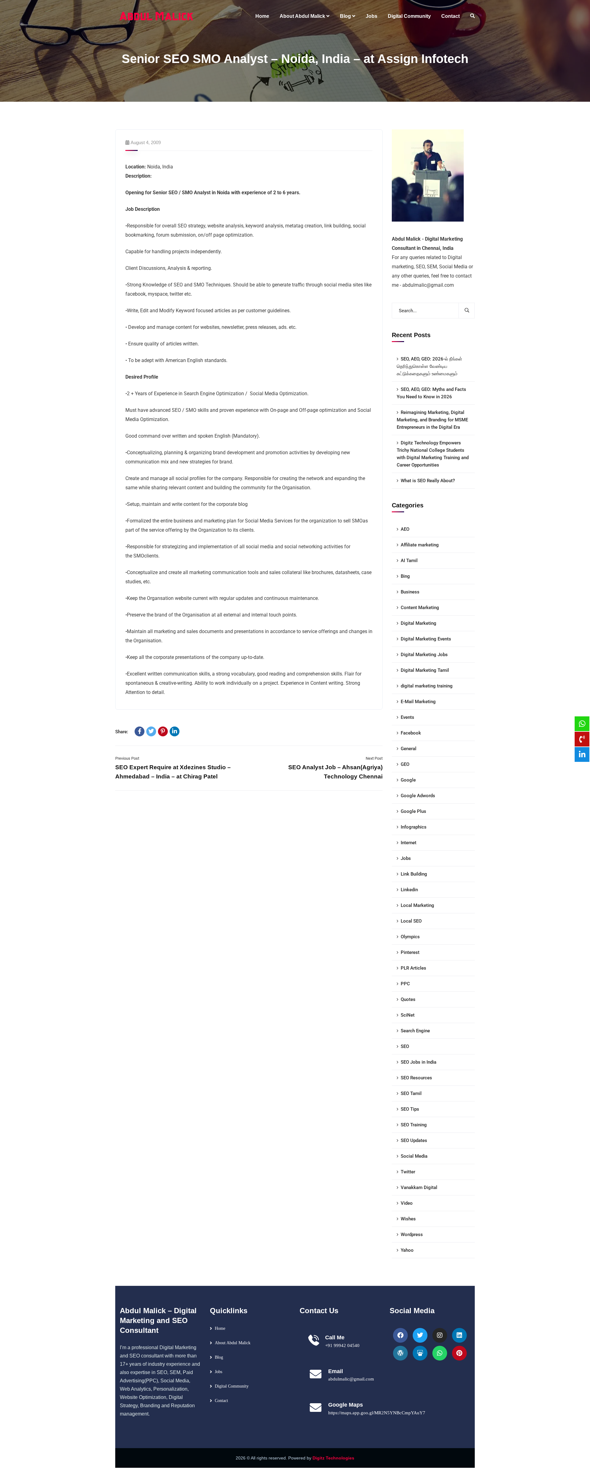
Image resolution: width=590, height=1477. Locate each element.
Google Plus (413, 811)
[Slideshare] (420, 1353)
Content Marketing (420, 607)
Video (407, 1203)
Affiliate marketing (420, 545)
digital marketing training (427, 686)
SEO (405, 1046)
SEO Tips (410, 1109)
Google (408, 780)
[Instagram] (439, 1335)
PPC (405, 984)
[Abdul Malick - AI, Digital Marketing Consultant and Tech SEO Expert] (156, 16)
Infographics (414, 827)
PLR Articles (413, 968)
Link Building (414, 874)
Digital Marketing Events (426, 639)
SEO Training (414, 1125)
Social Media (414, 1156)
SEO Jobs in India (418, 1062)
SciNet (408, 1015)
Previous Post (127, 758)
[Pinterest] (163, 731)
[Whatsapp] (439, 1353)
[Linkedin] (459, 1335)
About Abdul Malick (232, 1343)
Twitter (408, 1172)
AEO (405, 529)
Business (410, 592)
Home (220, 1328)
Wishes (408, 1219)
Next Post (374, 758)
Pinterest (410, 952)
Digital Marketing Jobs (424, 654)
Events (407, 717)
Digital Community (232, 1386)
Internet (408, 842)
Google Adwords (418, 795)
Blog (219, 1357)
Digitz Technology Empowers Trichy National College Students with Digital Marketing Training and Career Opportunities (433, 454)
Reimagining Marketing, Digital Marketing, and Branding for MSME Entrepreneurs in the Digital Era (432, 420)
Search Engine (415, 1031)
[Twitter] (151, 731)
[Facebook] (139, 731)
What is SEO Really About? (428, 480)
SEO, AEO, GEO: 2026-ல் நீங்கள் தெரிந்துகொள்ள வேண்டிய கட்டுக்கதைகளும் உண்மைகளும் (429, 366)
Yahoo (407, 1250)
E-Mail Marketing (418, 701)
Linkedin (409, 889)
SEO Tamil (411, 1093)
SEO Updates (414, 1140)
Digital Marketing (418, 623)
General (408, 748)
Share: (121, 732)
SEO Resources (416, 1078)
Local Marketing (417, 905)
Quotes (408, 999)
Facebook (411, 733)
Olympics (410, 936)
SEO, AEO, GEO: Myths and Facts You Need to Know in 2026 (431, 393)
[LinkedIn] (174, 731)
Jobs (406, 858)
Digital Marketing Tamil (425, 670)
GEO (405, 764)
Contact (221, 1400)
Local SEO (411, 921)
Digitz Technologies (333, 1457)
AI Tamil (409, 560)
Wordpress (412, 1234)
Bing (405, 576)
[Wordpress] (400, 1353)
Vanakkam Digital (419, 1187)
